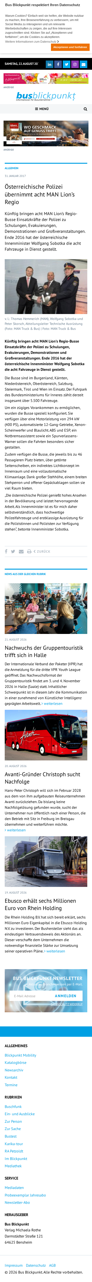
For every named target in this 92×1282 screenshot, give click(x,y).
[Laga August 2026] (46, 78)
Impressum (14, 1265)
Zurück (43, 551)
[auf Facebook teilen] (7, 551)
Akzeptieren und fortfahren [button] (70, 47)
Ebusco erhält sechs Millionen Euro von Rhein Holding (40, 904)
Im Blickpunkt (16, 1158)
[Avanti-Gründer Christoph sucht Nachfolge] (46, 735)
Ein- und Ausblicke (20, 1113)
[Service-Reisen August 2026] (46, 133)
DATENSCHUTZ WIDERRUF (67, 1004)
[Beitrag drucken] (29, 551)
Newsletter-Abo (17, 1202)
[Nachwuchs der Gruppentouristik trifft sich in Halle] (46, 608)
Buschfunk (13, 1106)
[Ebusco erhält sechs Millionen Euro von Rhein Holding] (46, 861)
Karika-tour (14, 1143)
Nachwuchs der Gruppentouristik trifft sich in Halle (44, 651)
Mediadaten (14, 1187)
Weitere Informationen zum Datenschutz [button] (31, 41)
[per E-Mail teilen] (21, 551)
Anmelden (66, 995)
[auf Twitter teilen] (13, 551)
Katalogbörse (15, 1062)
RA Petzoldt (14, 1151)
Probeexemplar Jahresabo (25, 1195)
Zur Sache (13, 1128)
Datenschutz (36, 1265)
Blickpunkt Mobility (20, 1055)
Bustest (11, 1136)
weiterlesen (53, 703)
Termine (11, 1084)
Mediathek (13, 1166)
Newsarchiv (14, 1070)
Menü (43, 109)
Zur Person (13, 1121)
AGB (52, 1265)
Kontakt (11, 1077)
